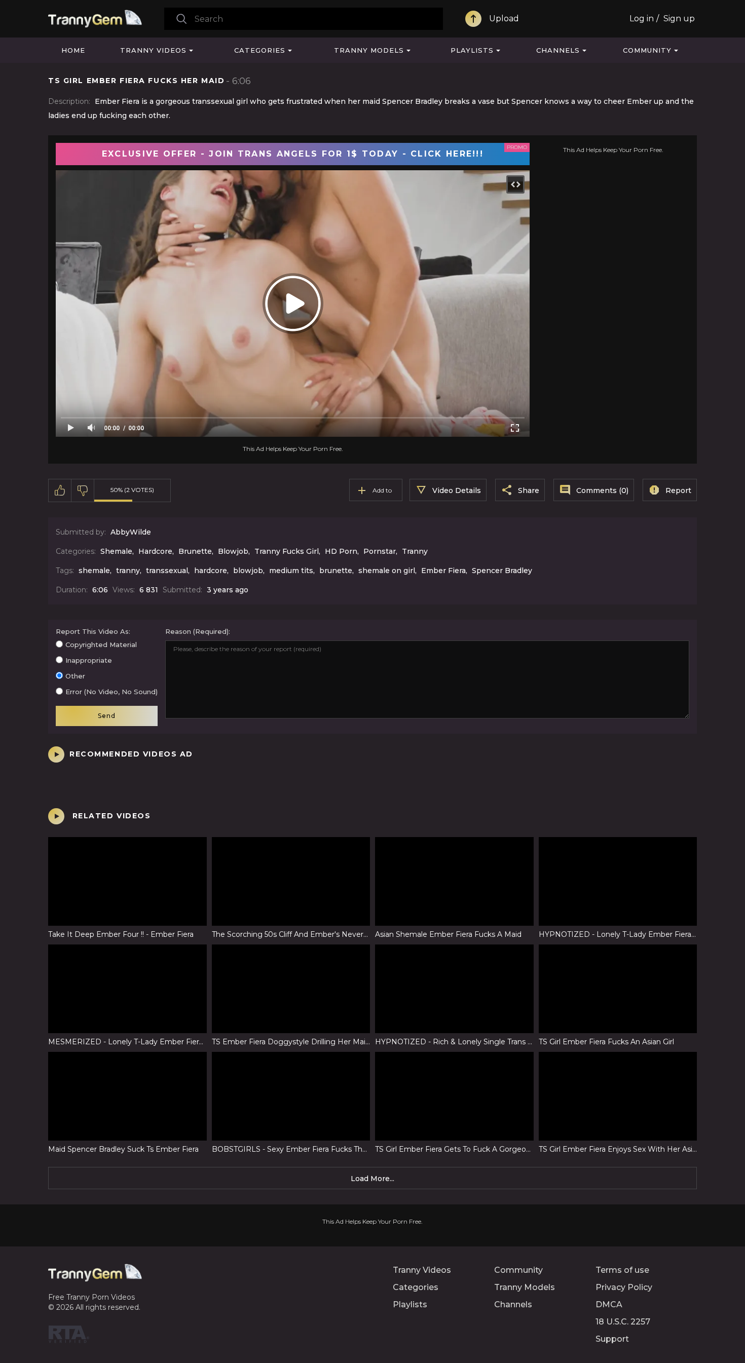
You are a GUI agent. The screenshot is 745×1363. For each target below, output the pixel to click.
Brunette (195, 551)
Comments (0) (602, 490)
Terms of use (622, 1270)
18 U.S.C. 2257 (622, 1322)
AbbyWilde (130, 532)
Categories (259, 50)
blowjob (248, 570)
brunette (335, 570)
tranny (128, 570)
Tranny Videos (153, 50)
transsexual (167, 570)
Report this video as (92, 631)
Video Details (456, 490)
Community (647, 50)
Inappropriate (88, 660)
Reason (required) (197, 631)
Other (75, 676)
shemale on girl (386, 570)
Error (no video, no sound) (111, 692)
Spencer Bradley (502, 570)
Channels (558, 50)
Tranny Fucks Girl (286, 551)
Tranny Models (369, 50)
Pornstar (379, 551)
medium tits (291, 570)
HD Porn (341, 551)
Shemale (116, 551)
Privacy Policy (623, 1287)
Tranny (415, 551)
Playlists (472, 50)
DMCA (608, 1304)
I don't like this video (82, 490)
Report (678, 490)
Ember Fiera (443, 570)
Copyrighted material (101, 644)
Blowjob (233, 551)
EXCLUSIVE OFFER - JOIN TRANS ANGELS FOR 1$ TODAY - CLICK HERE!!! (292, 154)
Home (73, 50)
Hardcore (155, 551)
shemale (94, 570)
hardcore (210, 570)
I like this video (60, 490)
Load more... (372, 1178)
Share (528, 490)
